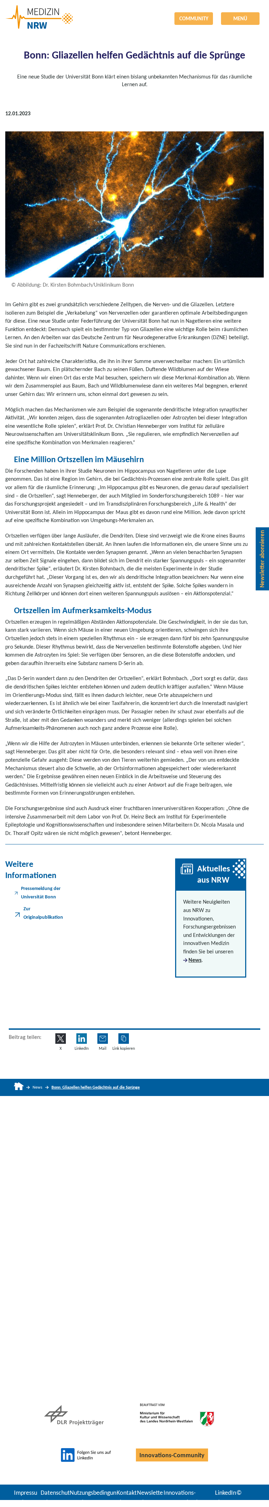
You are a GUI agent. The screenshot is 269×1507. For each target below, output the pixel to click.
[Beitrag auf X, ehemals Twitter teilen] (60, 1038)
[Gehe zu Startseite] (18, 1087)
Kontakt (127, 1492)
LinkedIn (225, 1492)
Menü (240, 18)
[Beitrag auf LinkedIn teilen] (81, 1038)
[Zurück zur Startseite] (134, 11)
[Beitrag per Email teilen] (102, 1038)
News (194, 960)
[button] (123, 1038)
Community (193, 18)
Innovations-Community (172, 1455)
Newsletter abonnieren (262, 559)
